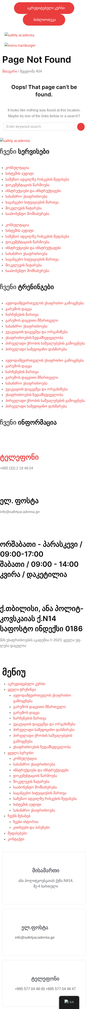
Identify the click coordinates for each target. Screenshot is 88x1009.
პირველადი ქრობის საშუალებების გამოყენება (45, 343)
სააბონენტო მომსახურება (27, 214)
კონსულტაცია (17, 168)
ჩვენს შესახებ (19, 816)
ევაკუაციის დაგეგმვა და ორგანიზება (36, 332)
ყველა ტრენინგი (22, 689)
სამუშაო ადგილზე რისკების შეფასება (37, 179)
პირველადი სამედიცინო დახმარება (36, 349)
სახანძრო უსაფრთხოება (26, 196)
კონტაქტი (16, 839)
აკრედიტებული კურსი (26, 684)
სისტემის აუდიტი (19, 173)
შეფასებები (17, 833)
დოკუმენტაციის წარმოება (27, 185)
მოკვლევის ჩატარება (23, 208)
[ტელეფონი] (5, 441)
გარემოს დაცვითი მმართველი (31, 320)
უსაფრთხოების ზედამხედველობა (34, 338)
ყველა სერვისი (20, 753)
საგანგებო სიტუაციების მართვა (32, 202)
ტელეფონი (19, 457)
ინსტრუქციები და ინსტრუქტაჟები (33, 191)
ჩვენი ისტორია (25, 822)
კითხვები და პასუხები (31, 827)
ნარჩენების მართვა (22, 314)
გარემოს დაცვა (18, 309)
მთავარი (9, 71)
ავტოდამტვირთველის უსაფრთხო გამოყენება (44, 303)
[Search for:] (39, 126)
